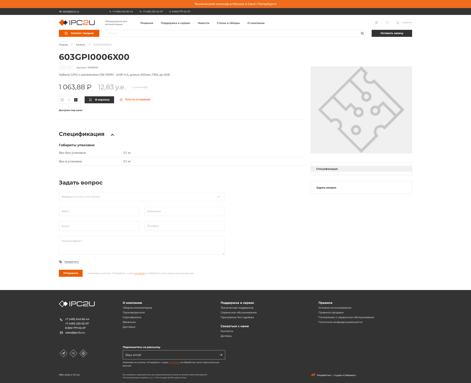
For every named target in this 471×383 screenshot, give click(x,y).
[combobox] (141, 196)
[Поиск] (362, 33)
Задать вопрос (326, 187)
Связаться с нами (235, 326)
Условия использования (334, 307)
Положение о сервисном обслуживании (346, 317)
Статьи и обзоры (228, 23)
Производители (134, 312)
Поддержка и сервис (175, 23)
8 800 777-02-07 (75, 328)
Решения (146, 23)
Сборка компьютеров (137, 307)
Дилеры (226, 336)
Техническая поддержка (237, 307)
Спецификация (327, 169)
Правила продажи (331, 312)
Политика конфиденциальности (340, 322)
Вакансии (129, 322)
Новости (203, 23)
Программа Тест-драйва (237, 317)
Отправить (70, 273)
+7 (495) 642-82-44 (77, 319)
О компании (256, 23)
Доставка (129, 326)
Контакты (227, 331)
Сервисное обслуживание (239, 312)
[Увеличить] (75, 99)
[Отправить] (221, 355)
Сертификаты (132, 317)
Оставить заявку (391, 33)
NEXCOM (66, 67)
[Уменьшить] (62, 99)
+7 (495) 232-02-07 (77, 323)
